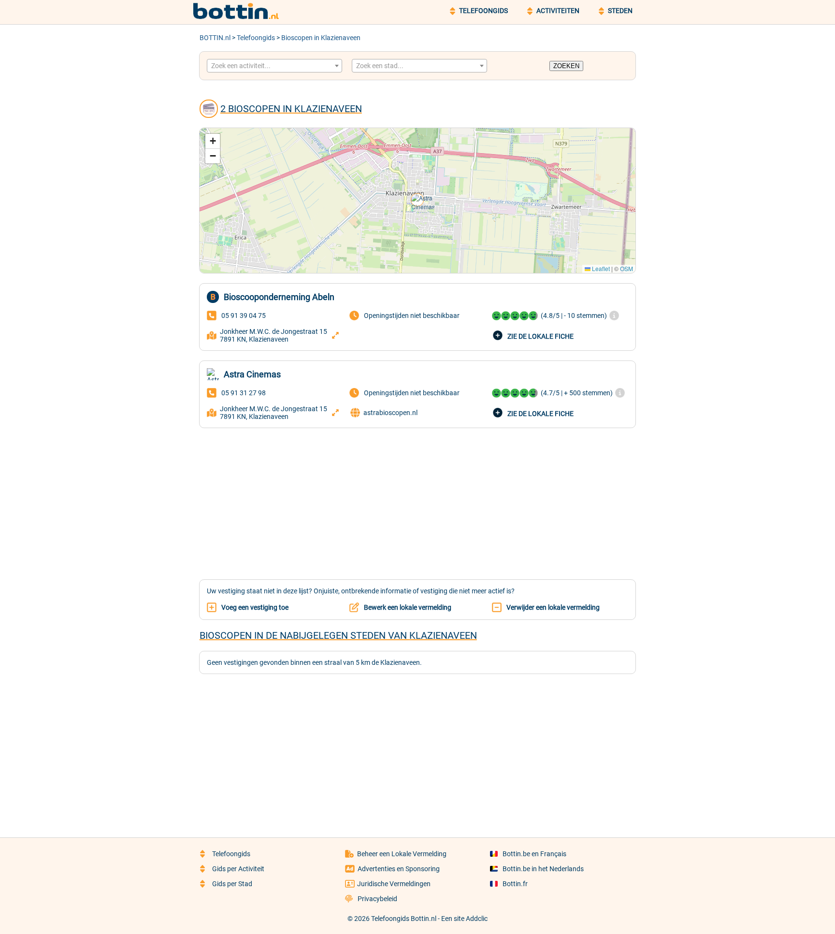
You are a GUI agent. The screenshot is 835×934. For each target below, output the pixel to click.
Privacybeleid (377, 899)
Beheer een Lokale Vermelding (401, 854)
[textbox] (274, 65)
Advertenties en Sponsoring (399, 869)
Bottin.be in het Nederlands (543, 869)
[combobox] (274, 65)
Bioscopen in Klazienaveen (320, 38)
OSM (626, 268)
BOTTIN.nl (215, 38)
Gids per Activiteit (238, 869)
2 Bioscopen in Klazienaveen (291, 109)
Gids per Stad (232, 884)
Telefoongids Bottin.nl (403, 918)
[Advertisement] (417, 498)
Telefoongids (256, 38)
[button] (418, 200)
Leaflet (600, 268)
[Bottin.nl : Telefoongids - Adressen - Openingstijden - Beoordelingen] (241, 17)
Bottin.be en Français (534, 854)
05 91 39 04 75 (243, 315)
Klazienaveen (443, 635)
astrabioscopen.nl (390, 413)
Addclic (477, 918)
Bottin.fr (515, 884)
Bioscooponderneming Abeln (279, 297)
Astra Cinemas (252, 374)
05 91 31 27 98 (243, 393)
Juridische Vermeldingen (394, 884)
